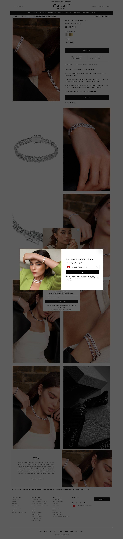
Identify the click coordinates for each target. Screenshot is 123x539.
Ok (82, 272)
